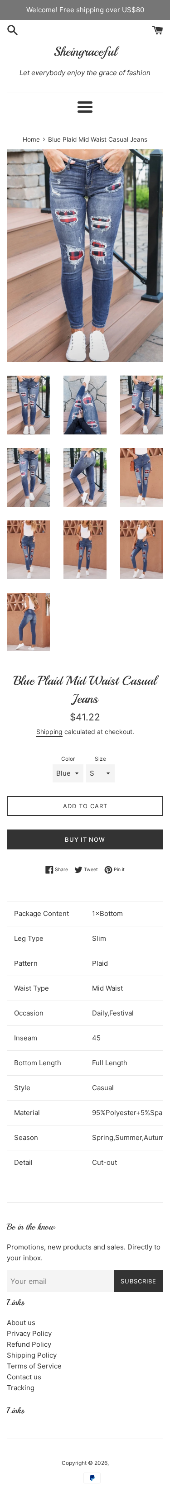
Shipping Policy (32, 1355)
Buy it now (85, 839)
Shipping (49, 731)
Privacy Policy (29, 1333)
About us (21, 1322)
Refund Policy (29, 1344)
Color (68, 758)
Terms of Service (34, 1366)
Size (100, 758)
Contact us (24, 1377)
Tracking (20, 1387)
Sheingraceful (85, 51)
